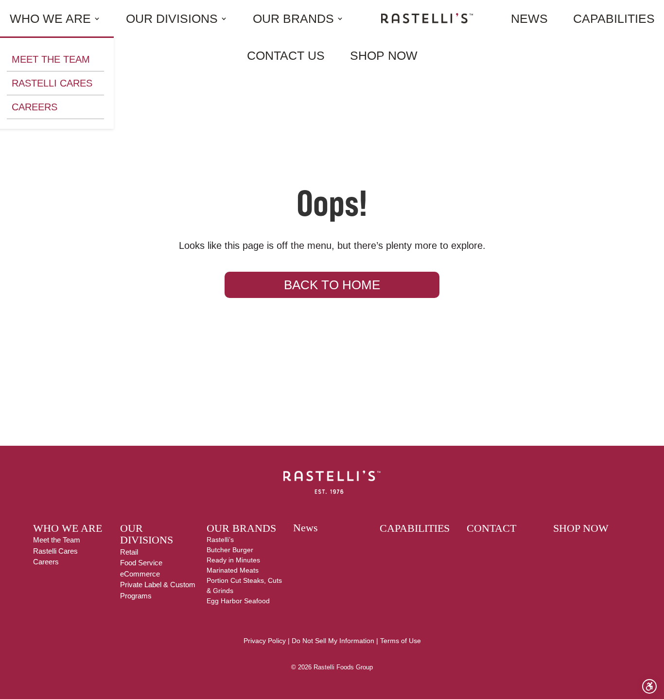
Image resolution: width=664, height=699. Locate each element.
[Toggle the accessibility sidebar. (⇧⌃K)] (649, 686)
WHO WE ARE (67, 528)
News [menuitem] (529, 18)
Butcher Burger (230, 550)
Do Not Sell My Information (333, 641)
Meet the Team (56, 540)
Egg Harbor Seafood (238, 601)
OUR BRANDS (241, 528)
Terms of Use (400, 641)
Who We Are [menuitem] (50, 18)
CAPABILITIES (415, 528)
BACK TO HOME (332, 285)
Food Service (141, 563)
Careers (46, 562)
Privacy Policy (265, 641)
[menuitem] (427, 18)
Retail (129, 552)
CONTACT (491, 528)
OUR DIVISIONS (146, 534)
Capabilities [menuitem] (614, 18)
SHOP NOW (581, 528)
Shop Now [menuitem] (384, 55)
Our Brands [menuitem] (293, 18)
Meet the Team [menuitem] (51, 59)
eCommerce (140, 574)
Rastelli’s (220, 539)
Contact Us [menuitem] (286, 55)
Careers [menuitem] (34, 107)
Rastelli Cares (55, 551)
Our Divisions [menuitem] (172, 18)
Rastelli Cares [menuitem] (52, 83)
